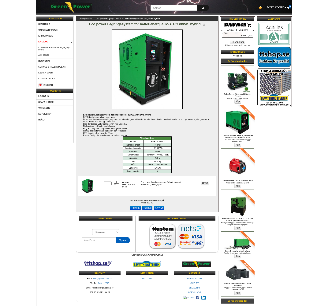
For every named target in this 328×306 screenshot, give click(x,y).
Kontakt (147, 207)
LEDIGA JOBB (45, 73)
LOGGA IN (43, 96)
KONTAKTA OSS (46, 78)
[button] (276, 7)
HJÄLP (41, 120)
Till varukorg (237, 42)
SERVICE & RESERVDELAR (51, 67)
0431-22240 (103, 283)
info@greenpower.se (102, 278)
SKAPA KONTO (46, 102)
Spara (122, 240)
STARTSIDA (44, 24)
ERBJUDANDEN (194, 278)
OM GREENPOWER (48, 30)
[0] (287, 7)
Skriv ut (159, 207)
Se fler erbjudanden (237, 61)
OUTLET (194, 283)
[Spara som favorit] (204, 24)
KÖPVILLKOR (45, 114)
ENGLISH (48, 85)
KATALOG (43, 42)
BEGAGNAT (44, 61)
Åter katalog (43, 55)
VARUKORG (44, 108)
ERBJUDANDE (45, 36)
